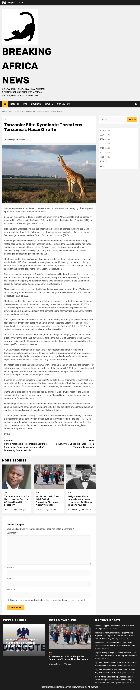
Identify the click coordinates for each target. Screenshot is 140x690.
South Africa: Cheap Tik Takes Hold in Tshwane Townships (75, 443)
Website (11, 589)
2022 (102, 148)
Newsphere (78, 687)
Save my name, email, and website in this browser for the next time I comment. (47, 600)
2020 (102, 157)
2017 (102, 166)
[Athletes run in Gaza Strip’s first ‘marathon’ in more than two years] (49, 476)
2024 (102, 139)
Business (36, 104)
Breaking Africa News (27, 66)
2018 (102, 161)
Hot (25, 104)
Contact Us (63, 104)
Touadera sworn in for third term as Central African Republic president (16, 500)
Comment (12, 533)
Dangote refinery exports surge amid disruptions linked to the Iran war (22, 643)
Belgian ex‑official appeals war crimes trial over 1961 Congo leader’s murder (80, 500)
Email (10, 578)
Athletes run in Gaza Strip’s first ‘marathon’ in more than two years (47, 500)
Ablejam (22, 140)
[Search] (136, 104)
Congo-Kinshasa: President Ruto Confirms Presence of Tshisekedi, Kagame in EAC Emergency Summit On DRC (25, 445)
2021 (102, 152)
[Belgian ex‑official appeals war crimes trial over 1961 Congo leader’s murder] (81, 476)
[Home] (5, 104)
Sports (49, 104)
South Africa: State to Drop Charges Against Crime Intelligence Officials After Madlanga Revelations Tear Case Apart (114, 680)
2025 (102, 135)
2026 (102, 130)
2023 (102, 143)
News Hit (14, 104)
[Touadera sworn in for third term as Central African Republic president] (16, 476)
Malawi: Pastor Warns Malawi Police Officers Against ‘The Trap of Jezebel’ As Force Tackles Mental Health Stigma (115, 636)
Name (10, 567)
